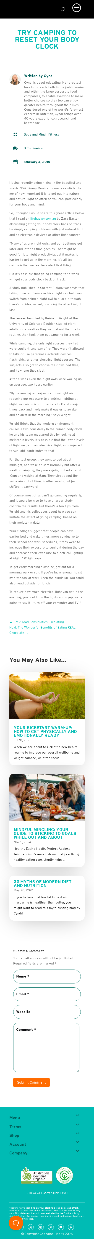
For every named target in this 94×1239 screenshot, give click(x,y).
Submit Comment (31, 1082)
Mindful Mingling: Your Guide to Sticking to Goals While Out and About (45, 833)
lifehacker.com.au (43, 218)
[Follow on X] (31, 1227)
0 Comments (33, 148)
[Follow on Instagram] (41, 1227)
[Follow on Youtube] (61, 1227)
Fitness (53, 134)
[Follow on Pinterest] (71, 1227)
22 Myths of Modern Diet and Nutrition (42, 883)
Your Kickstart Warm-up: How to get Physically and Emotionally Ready (45, 731)
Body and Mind (35, 134)
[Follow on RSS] (51, 1227)
